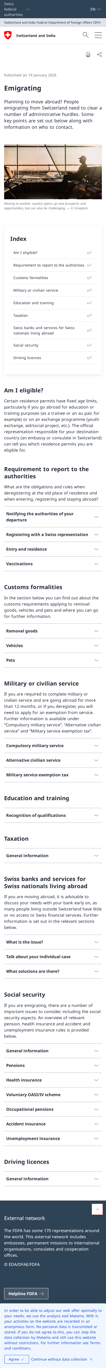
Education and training (33, 302)
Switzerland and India (35, 35)
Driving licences (27, 357)
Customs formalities (30, 277)
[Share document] (99, 54)
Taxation (20, 315)
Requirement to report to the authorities (48, 265)
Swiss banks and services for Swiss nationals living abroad (44, 330)
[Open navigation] (98, 35)
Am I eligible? (25, 252)
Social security (25, 345)
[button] (97, 1209)
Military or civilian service (35, 290)
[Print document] (88, 54)
